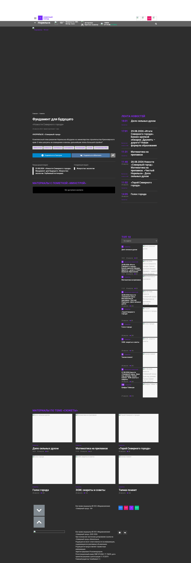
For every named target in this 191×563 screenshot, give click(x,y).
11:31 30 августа (127, 288)
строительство (101, 148)
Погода (17, 40)
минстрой (38, 148)
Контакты (18, 33)
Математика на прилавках (140, 153)
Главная (35, 113)
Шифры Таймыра (127, 387)
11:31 (124, 151)
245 (132, 335)
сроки (89, 148)
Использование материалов (20, 37)
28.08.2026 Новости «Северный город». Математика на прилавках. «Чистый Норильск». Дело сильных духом (142, 169)
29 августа (124, 306)
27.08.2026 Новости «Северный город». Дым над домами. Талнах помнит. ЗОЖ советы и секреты (130, 375)
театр (14, 58)
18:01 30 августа (127, 258)
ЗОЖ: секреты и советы (130, 342)
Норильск (58, 148)
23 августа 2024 (37, 129)
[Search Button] (29, 69)
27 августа (124, 396)
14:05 (124, 194)
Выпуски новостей (124, 144)
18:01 (124, 121)
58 (132, 320)
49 (137, 258)
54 (137, 288)
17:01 (124, 131)
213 (132, 396)
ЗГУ (15, 55)
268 (132, 381)
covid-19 (10, 51)
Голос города (138, 194)
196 (132, 350)
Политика (18, 35)
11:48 (124, 161)
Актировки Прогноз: (91, 24)
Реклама (18, 31)
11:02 (124, 182)
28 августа (124, 335)
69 (137, 274)
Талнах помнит (127, 357)
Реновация (80, 148)
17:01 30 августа (127, 274)
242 (132, 365)
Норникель (12, 47)
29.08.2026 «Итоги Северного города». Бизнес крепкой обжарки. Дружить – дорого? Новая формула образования (144, 138)
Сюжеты (42, 113)
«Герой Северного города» (135, 448)
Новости (47, 148)
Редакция (18, 30)
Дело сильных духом (143, 121)
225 (132, 306)
